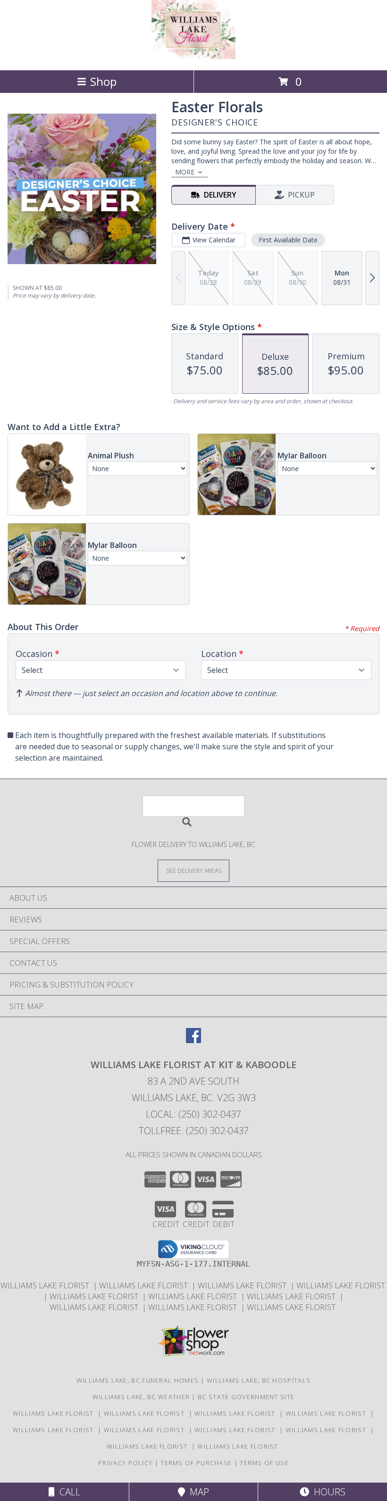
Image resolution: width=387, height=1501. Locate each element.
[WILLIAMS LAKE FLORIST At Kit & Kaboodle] (193, 56)
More (184, 171)
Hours (327, 1491)
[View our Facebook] (193, 1040)
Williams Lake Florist (46, 1285)
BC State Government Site (246, 1397)
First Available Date (288, 239)
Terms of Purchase (196, 1463)
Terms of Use (264, 1463)
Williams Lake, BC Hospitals (259, 1380)
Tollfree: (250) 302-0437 (194, 1130)
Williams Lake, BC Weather (141, 1397)
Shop (103, 81)
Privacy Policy (125, 1463)
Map (197, 1491)
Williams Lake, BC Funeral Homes (137, 1380)
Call (67, 1491)
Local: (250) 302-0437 (193, 1114)
